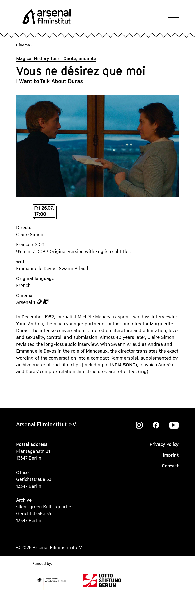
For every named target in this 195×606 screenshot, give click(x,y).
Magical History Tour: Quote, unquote (56, 58)
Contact (170, 465)
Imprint (171, 455)
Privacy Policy (164, 444)
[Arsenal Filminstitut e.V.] (46, 16)
